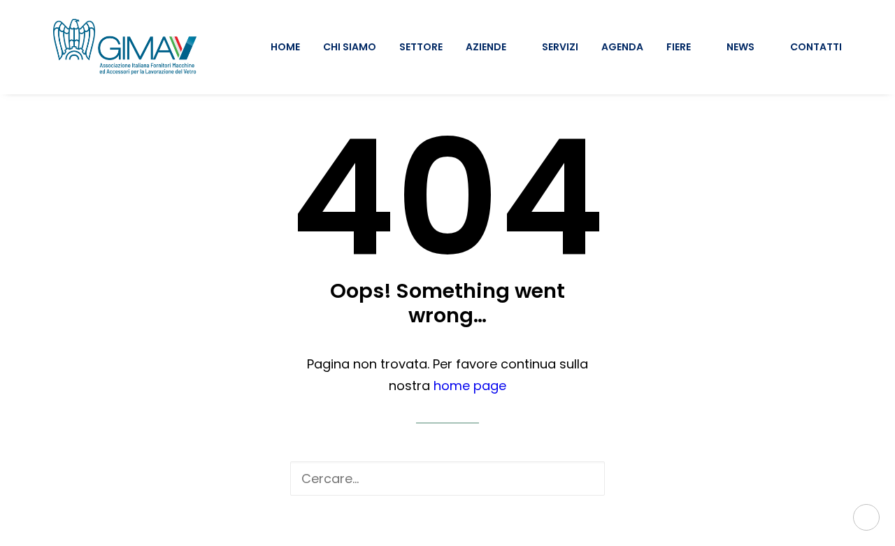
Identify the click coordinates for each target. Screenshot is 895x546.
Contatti (816, 47)
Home (285, 47)
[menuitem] (290, 47)
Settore (421, 47)
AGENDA (622, 47)
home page (470, 385)
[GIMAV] (124, 47)
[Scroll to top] (866, 516)
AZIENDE (486, 47)
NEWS (740, 47)
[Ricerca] (447, 478)
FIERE (678, 47)
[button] (583, 478)
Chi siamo (349, 47)
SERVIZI (560, 47)
